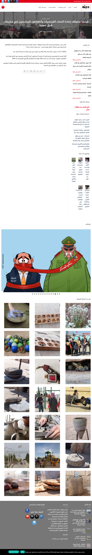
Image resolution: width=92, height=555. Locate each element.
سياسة (44, 19)
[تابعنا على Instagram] (41, 517)
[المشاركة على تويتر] (40, 71)
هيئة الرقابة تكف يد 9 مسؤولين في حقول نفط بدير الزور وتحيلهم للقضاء (82, 54)
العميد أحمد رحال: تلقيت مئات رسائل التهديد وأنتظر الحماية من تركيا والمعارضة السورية (81, 123)
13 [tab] (34, 293)
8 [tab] (44, 293)
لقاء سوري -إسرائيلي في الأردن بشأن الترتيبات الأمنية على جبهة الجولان (82, 66)
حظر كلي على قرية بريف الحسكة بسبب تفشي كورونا (73, 172)
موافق (22, 552)
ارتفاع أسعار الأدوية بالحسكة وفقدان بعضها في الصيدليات (80, 146)
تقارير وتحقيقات (62, 7)
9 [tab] (42, 293)
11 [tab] (38, 293)
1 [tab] (59, 293)
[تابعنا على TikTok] (14, 1)
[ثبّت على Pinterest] (34, 71)
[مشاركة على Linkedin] (31, 71)
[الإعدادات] (89, 552)
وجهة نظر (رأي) (42, 7)
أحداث (75, 7)
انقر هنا (65, 535)
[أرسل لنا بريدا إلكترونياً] (11, 1)
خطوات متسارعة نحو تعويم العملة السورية (80, 169)
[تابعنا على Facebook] (17, 1)
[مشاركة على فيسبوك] (44, 71)
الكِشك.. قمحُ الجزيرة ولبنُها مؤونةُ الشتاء (79, 545)
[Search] (3, 7)
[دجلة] (85, 7)
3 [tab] (55, 293)
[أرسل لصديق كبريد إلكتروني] (37, 71)
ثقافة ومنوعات (52, 7)
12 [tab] (36, 293)
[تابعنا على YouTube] (5, 1)
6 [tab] (49, 293)
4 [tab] (53, 293)
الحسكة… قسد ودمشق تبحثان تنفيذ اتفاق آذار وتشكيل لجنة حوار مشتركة (81, 138)
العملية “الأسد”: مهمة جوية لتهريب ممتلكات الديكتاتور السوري (86, 198)
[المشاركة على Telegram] (24, 71)
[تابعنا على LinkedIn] (8, 1)
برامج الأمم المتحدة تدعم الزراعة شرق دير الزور (87, 171)
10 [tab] (40, 293)
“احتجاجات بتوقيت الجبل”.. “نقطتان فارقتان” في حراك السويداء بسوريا (79, 199)
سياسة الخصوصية (13, 552)
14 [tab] (32, 293)
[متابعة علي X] (37, 517)
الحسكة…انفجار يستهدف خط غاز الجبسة (80, 538)
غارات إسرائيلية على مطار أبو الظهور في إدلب (79, 531)
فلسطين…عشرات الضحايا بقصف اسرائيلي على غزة (81, 131)
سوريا (69, 7)
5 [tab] (51, 293)
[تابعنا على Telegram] (2, 1)
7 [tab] (47, 293)
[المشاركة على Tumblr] (27, 71)
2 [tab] (57, 293)
